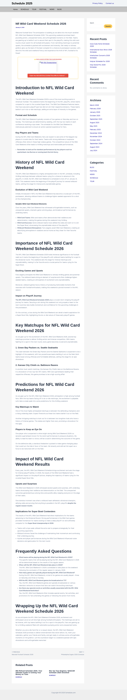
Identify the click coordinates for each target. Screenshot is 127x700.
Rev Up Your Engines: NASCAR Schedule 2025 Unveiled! (62, 672)
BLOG (59, 9)
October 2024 (95, 140)
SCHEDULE (25, 9)
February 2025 (95, 129)
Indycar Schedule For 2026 (100, 61)
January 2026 (95, 112)
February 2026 (95, 108)
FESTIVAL (43, 9)
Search (92, 23)
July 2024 (93, 150)
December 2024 (96, 133)
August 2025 (94, 122)
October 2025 (95, 115)
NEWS (52, 9)
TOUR (34, 9)
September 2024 (96, 143)
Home (15, 9)
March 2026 (94, 105)
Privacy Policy (98, 3)
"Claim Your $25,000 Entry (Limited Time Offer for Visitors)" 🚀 (48, 75)
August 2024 (94, 147)
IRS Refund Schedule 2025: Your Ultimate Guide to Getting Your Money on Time (29, 672)
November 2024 (96, 136)
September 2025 (96, 119)
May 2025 (93, 126)
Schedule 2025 (22, 3)
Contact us (110, 3)
